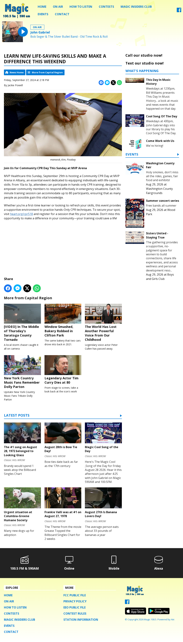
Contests (106, 7)
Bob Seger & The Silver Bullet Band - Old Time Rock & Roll (69, 37)
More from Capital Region (47, 72)
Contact (62, 14)
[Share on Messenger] (107, 82)
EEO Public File (74, 607)
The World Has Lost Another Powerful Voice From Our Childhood (101, 333)
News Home (17, 72)
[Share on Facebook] (101, 82)
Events (43, 14)
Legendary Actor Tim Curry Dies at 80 (61, 380)
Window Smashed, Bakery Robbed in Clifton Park (58, 330)
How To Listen (81, 7)
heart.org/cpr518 (21, 214)
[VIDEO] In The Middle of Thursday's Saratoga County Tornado (21, 333)
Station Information (80, 620)
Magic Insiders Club (136, 7)
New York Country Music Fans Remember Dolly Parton (22, 382)
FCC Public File (74, 595)
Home (42, 7)
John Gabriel (40, 32)
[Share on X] (113, 82)
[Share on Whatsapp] (119, 82)
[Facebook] (179, 11)
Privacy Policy (74, 601)
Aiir (172, 619)
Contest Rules (74, 613)
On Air (58, 7)
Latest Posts (16, 416)
